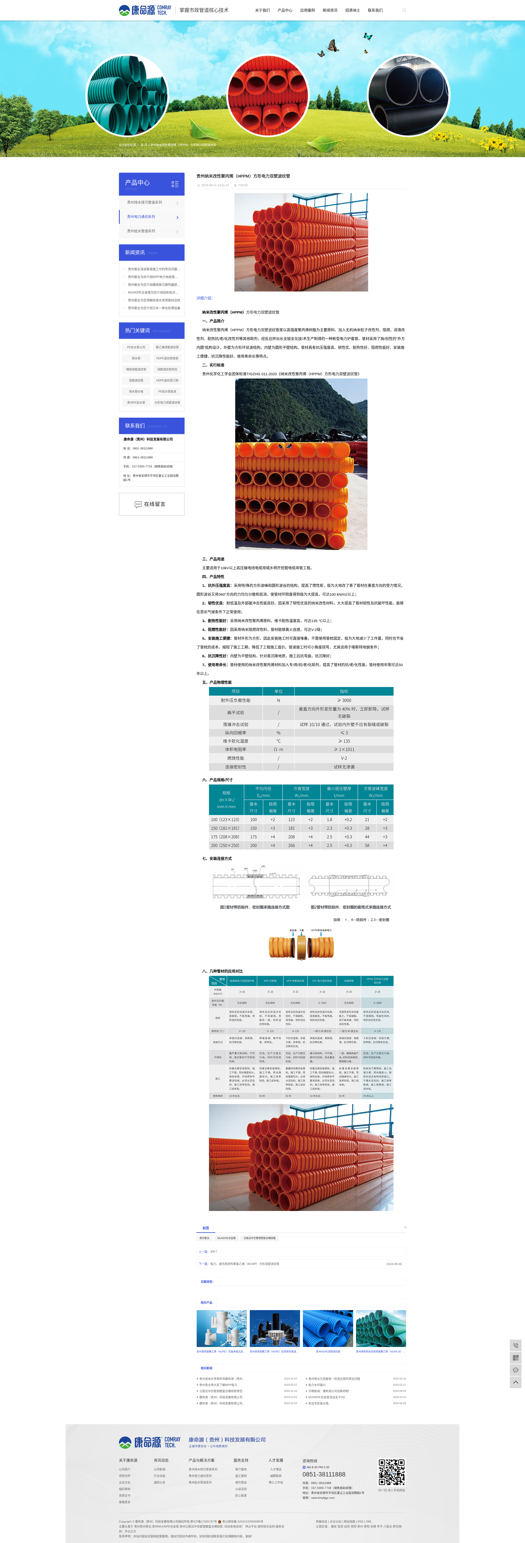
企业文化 (124, 1482)
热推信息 (321, 1521)
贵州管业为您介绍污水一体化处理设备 (154, 308)
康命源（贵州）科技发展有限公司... (222, 1397)
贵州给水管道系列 (141, 231)
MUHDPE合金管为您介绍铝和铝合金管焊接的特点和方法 (154, 292)
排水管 (136, 358)
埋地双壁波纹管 (136, 369)
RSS (360, 1521)
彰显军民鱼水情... (319, 1403)
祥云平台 (251, 1526)
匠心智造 (241, 1495)
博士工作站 (276, 1482)
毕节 (380, 1526)
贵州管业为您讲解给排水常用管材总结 (154, 300)
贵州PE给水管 (136, 402)
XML (369, 1521)
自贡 (347, 1526)
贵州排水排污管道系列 (144, 202)
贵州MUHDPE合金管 (165, 1526)
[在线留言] (516, 1370)
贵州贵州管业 (142, 1526)
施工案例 (241, 1475)
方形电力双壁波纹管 (167, 402)
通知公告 (159, 1482)
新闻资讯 (330, 10)
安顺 (373, 1526)
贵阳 (367, 1526)
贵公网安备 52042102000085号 (242, 1521)
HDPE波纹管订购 (167, 380)
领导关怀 (124, 1475)
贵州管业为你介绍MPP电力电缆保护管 (154, 277)
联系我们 (375, 10)
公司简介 (124, 1469)
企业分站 (335, 1521)
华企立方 (130, 1531)
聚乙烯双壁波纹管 (167, 347)
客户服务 (241, 1469)
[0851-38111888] (516, 1345)
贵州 (360, 1526)
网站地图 (349, 1521)
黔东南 (397, 1526)
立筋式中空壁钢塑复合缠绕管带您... (222, 1391)
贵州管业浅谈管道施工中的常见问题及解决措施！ (154, 269)
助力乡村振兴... (318, 1385)
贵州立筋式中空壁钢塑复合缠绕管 (201, 1526)
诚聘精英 (276, 1475)
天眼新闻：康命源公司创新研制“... (330, 1391)
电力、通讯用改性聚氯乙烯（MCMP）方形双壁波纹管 (244, 1263)
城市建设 (241, 1482)
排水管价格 (136, 391)
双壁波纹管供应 (167, 369)
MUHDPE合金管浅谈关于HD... (327, 1397)
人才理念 (276, 1469)
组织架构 (124, 1489)
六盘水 (387, 1526)
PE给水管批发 (167, 391)
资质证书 (124, 1495)
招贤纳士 (352, 10)
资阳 (353, 1526)
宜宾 (340, 1526)
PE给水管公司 (136, 347)
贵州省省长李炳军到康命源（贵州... (222, 1378)
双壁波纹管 (136, 380)
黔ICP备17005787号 (204, 1521)
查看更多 (124, 1502)
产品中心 (285, 10)
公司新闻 (159, 1469)
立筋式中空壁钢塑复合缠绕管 (260, 1238)
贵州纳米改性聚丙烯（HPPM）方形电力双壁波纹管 (183, 144)
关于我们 (262, 10)
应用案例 (307, 10)
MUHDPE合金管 (226, 1238)
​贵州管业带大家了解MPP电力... (219, 1385)
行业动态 (159, 1475)
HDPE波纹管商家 (167, 358)
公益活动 (241, 1489)
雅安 (334, 1526)
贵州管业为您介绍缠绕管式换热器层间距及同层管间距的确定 (154, 284)
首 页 (144, 144)
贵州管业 (204, 1238)
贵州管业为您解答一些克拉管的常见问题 (334, 1378)
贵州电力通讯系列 (141, 217)
